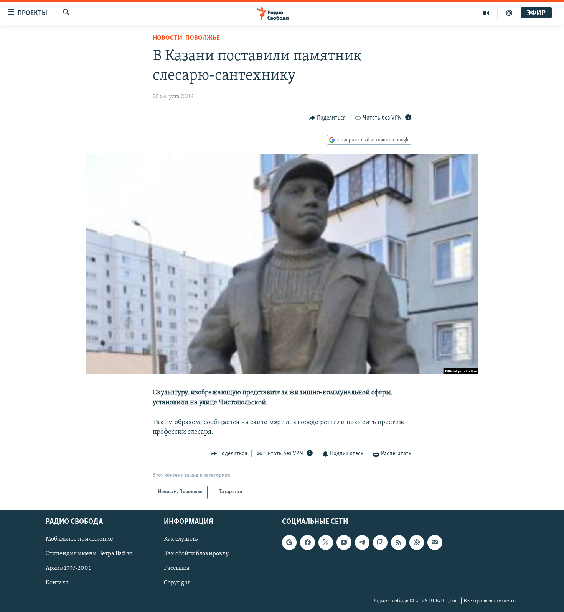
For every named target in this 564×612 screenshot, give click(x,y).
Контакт (57, 583)
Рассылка (177, 568)
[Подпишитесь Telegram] (362, 542)
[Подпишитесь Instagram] (380, 542)
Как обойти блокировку (196, 554)
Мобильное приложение (79, 539)
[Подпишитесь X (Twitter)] (325, 542)
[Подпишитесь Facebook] (307, 542)
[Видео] (486, 13)
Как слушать (181, 539)
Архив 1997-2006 (68, 568)
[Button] (327, 118)
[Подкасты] (416, 542)
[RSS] (398, 542)
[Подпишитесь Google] (289, 542)
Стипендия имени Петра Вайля (89, 554)
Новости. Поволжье (186, 38)
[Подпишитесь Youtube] (343, 542)
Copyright (177, 583)
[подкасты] (509, 13)
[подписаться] (434, 542)
